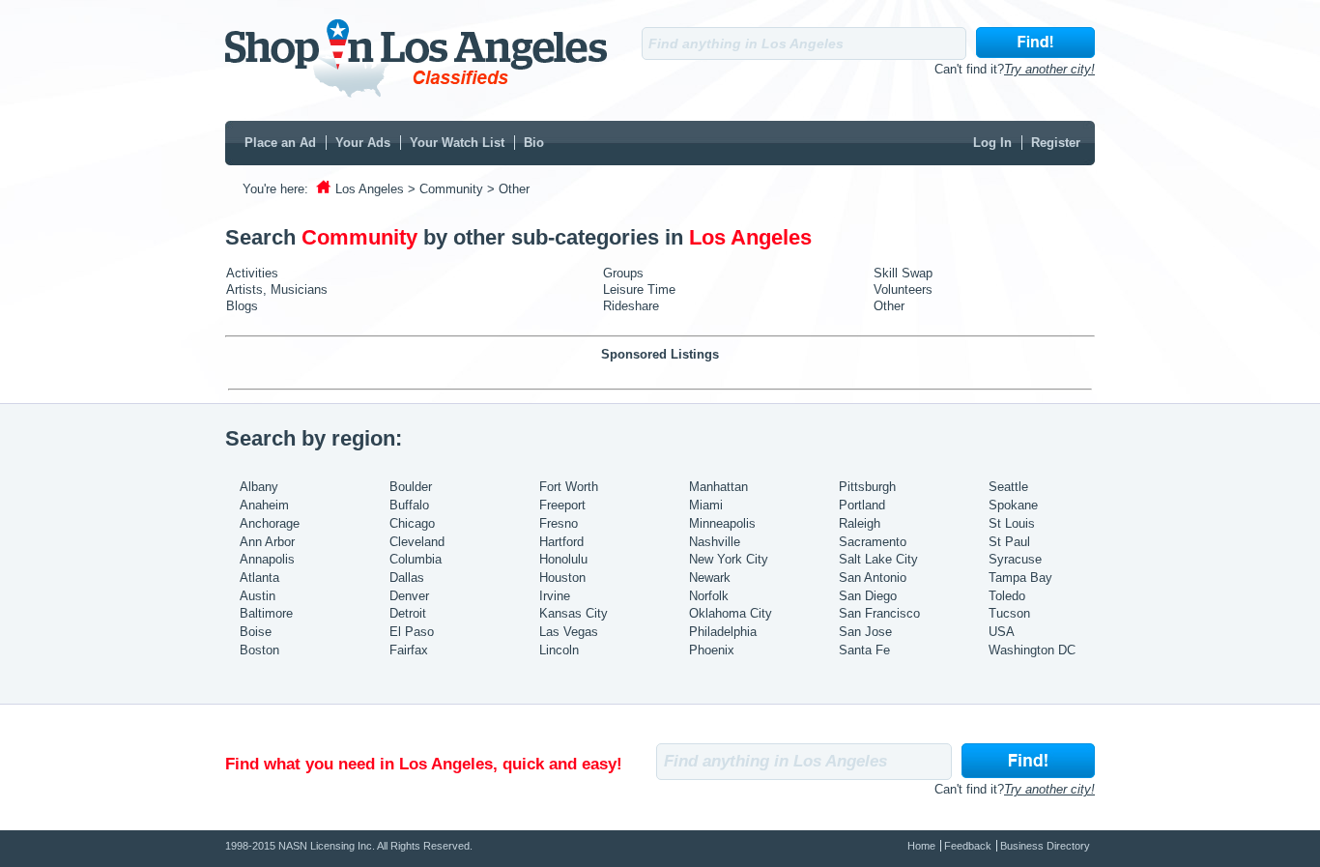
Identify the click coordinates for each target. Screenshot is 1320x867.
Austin (257, 596)
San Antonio (872, 577)
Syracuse (1015, 559)
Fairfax (408, 650)
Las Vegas (568, 631)
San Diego (868, 596)
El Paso (411, 631)
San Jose (865, 631)
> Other (508, 189)
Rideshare (631, 306)
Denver (409, 596)
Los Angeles (369, 189)
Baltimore (266, 613)
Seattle (1008, 486)
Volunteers (903, 289)
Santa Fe (864, 650)
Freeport (562, 505)
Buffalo (409, 505)
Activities (252, 273)
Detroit (407, 613)
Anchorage (270, 523)
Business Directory (1045, 846)
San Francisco (879, 613)
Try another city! (1049, 69)
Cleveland (417, 542)
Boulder (410, 486)
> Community (445, 189)
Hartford (561, 542)
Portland (862, 505)
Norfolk (709, 596)
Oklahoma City (730, 613)
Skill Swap (903, 273)
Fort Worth (568, 486)
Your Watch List (457, 142)
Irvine (554, 596)
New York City (728, 559)
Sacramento (872, 542)
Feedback (967, 846)
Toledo (1007, 596)
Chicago (412, 523)
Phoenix (711, 650)
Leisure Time (639, 289)
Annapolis (267, 559)
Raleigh (859, 523)
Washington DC (1032, 650)
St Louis (1012, 523)
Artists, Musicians (277, 289)
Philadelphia (723, 631)
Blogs (242, 306)
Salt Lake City (878, 559)
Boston (259, 650)
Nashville (714, 542)
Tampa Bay (1020, 577)
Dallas (406, 577)
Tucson (1009, 613)
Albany (259, 486)
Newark (710, 577)
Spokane (1013, 505)
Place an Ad (280, 142)
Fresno (558, 523)
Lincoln (559, 650)
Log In (992, 142)
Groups (623, 273)
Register (1055, 142)
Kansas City (573, 613)
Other (889, 306)
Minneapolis (722, 523)
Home (921, 846)
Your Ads (362, 142)
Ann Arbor (267, 542)
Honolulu (563, 559)
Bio (534, 142)
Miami (706, 505)
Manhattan (718, 486)
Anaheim (264, 505)
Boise (256, 631)
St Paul (1009, 542)
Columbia (415, 559)
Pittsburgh (867, 486)
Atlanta (259, 577)
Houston (562, 577)
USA (1002, 631)
